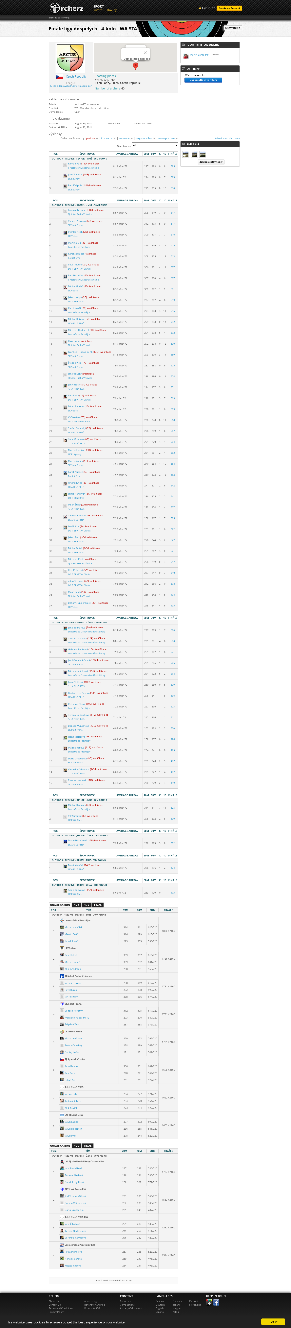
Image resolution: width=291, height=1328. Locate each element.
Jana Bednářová (77, 627)
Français (177, 1301)
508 (173, 583)
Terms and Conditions (61, 1308)
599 (173, 300)
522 (173, 529)
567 (173, 431)
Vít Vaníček (74, 417)
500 (173, 728)
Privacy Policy (56, 1312)
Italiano (176, 1304)
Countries (125, 1301)
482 (173, 772)
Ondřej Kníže (75, 482)
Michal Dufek (75, 548)
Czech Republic (76, 76)
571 (173, 387)
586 (173, 630)
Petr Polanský (76, 570)
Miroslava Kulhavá (78, 671)
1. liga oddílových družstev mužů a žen (71, 85)
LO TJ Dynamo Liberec (79, 421)
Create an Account (229, 8)
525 (173, 518)
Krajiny (112, 10)
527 (173, 507)
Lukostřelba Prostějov (79, 247)
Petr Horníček (76, 275)
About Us (54, 1301)
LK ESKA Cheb (75, 820)
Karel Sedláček (76, 253)
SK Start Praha (75, 225)
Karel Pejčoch (76, 472)
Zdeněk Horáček (77, 515)
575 (173, 365)
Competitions (127, 1304)
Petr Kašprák (75, 185)
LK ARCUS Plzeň (76, 323)
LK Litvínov (74, 178)
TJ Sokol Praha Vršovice (80, 214)
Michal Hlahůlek (77, 805)
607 (173, 267)
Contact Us (55, 1304)
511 (173, 717)
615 (173, 245)
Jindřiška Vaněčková (79, 660)
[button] (135, 66)
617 (173, 212)
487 (173, 761)
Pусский (193, 1301)
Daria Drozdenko (77, 758)
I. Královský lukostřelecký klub (83, 167)
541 (173, 496)
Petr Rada (73, 395)
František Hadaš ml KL (80, 352)
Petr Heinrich (75, 232)
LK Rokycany (74, 454)
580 (173, 641)
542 (173, 485)
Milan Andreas (76, 406)
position (90, 138)
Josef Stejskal (75, 174)
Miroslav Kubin (76, 559)
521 (173, 551)
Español (160, 1312)
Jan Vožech (74, 384)
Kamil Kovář (75, 308)
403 (173, 892)
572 (173, 843)
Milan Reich (74, 592)
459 (173, 783)
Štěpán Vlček (75, 362)
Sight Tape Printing (59, 17)
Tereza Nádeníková (79, 715)
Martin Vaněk (75, 461)
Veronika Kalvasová (79, 769)
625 (173, 807)
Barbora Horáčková (79, 693)
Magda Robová (76, 747)
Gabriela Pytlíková (78, 649)
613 (173, 256)
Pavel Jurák (74, 341)
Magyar (176, 1308)
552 (173, 474)
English (160, 1308)
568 (173, 420)
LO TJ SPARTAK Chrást (79, 268)
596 (173, 311)
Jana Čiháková (76, 682)
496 (173, 739)
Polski (175, 1312)
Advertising (90, 1301)
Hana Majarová (77, 736)
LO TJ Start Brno (76, 301)
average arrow (166, 138)
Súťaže (97, 10)
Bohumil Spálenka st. (80, 602)
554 (173, 463)
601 (173, 289)
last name (124, 138)
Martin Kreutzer (77, 450)
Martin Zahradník (199, 54)
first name (107, 138)
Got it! (273, 1321)
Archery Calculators (131, 1308)
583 (173, 177)
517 (173, 562)
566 (173, 663)
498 (173, 594)
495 (173, 605)
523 (173, 706)
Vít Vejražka (75, 816)
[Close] (145, 52)
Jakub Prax (74, 537)
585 (173, 166)
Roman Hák (74, 163)
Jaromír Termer (77, 210)
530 (173, 188)
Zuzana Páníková (77, 638)
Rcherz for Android (94, 1304)
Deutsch (160, 1304)
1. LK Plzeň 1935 (76, 388)
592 (173, 322)
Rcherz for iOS (92, 1308)
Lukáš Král (74, 526)
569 (173, 398)
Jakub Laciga (75, 297)
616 (173, 234)
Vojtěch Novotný (77, 221)
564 (173, 442)
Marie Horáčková (78, 840)
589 (173, 354)
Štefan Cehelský (77, 428)
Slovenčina (195, 1304)
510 (173, 573)
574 (173, 376)
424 (173, 868)
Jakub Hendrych (77, 493)
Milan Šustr (74, 504)
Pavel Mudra (75, 264)
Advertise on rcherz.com (227, 138)
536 (173, 695)
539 (173, 684)
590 (173, 343)
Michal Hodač (76, 286)
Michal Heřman (77, 319)
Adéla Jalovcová (77, 890)
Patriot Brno (74, 258)
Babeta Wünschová (79, 725)
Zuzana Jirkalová (77, 780)
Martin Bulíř (75, 242)
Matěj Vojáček (76, 865)
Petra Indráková (77, 704)
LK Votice (73, 236)
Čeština (160, 1301)
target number (144, 138)
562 (173, 453)
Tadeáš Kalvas (76, 439)
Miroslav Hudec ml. (79, 330)
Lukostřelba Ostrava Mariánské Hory (86, 631)
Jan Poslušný (75, 373)
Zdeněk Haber (76, 581)
